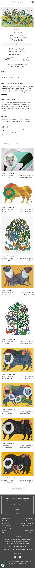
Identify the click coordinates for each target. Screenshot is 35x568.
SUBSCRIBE (17, 509)
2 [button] (16, 29)
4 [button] (20, 29)
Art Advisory (5, 523)
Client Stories (5, 525)
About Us (4, 521)
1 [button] (14, 29)
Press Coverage (6, 528)
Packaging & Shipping (27, 523)
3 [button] (18, 29)
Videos (3, 530)
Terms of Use (22, 563)
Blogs (3, 532)
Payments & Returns (27, 525)
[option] (17, 17)
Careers (31, 528)
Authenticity (30, 521)
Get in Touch (29, 530)
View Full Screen (18, 32)
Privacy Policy (13, 563)
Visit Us (31, 532)
